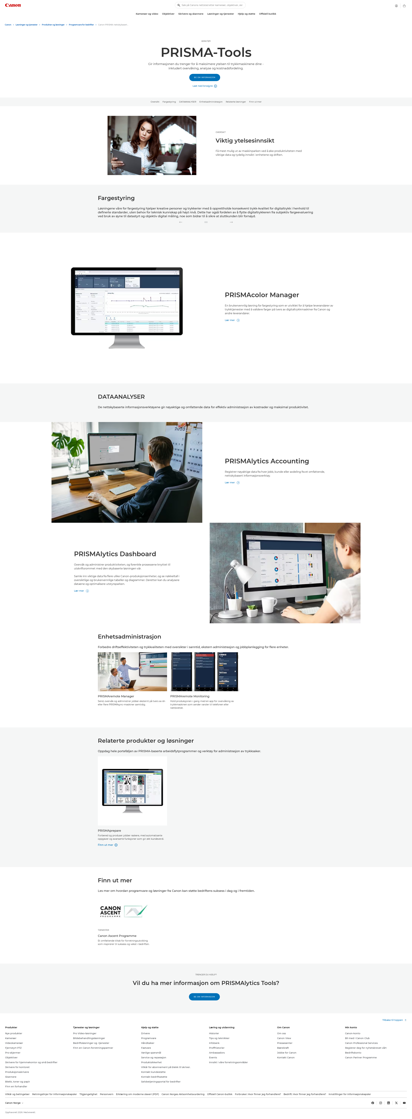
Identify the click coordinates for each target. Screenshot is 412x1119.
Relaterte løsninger (236, 101)
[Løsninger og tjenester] (235, 14)
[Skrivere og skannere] (204, 14)
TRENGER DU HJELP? (206, 974)
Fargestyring (169, 101)
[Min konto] (396, 5)
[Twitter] (396, 1103)
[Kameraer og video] (159, 14)
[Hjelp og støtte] (256, 14)
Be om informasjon (204, 77)
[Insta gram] (380, 1103)
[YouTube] (404, 1103)
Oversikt (155, 101)
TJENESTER (103, 930)
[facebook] (372, 1103)
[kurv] (404, 5)
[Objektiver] (175, 14)
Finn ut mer (255, 101)
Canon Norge (13, 1102)
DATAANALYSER (187, 101)
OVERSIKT (221, 132)
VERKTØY (206, 41)
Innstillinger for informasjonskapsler (350, 1094)
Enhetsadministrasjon (211, 101)
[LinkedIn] (388, 1103)
